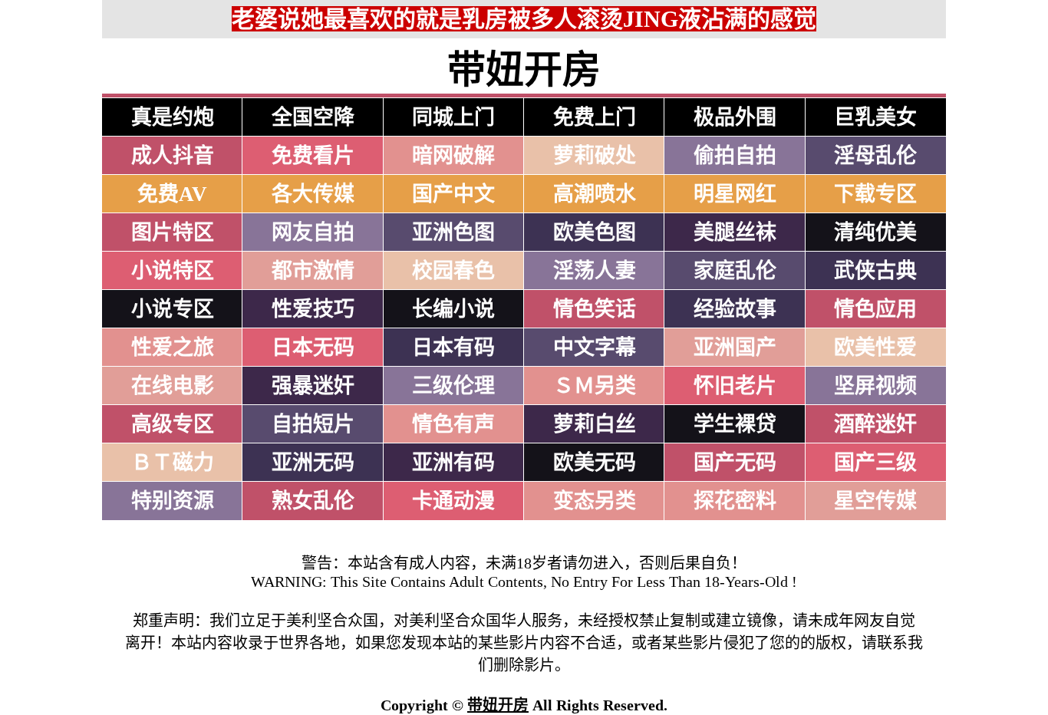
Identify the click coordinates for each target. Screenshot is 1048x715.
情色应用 (875, 309)
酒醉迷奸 (875, 424)
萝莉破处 (594, 155)
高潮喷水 (594, 194)
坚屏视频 (875, 385)
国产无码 (735, 462)
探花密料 (735, 500)
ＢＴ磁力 (172, 462)
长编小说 (453, 309)
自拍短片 (313, 424)
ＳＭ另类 (594, 385)
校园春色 (453, 270)
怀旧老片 (735, 385)
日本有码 (453, 347)
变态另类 (594, 500)
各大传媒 (313, 194)
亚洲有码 (453, 462)
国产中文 (453, 194)
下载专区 (875, 194)
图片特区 (172, 232)
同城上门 (453, 117)
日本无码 (313, 347)
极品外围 (735, 117)
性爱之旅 (172, 347)
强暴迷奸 (313, 385)
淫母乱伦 (875, 155)
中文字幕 (594, 347)
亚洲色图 (453, 232)
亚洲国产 (735, 347)
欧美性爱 (875, 347)
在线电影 (172, 385)
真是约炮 (172, 117)
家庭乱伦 (735, 270)
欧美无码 (594, 462)
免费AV (172, 194)
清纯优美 (875, 232)
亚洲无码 (313, 462)
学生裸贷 (735, 424)
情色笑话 (594, 309)
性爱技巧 (313, 309)
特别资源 (172, 500)
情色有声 (453, 424)
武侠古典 (875, 270)
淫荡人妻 (594, 270)
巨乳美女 (875, 117)
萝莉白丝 (594, 424)
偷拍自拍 (735, 155)
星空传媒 (875, 500)
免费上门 (594, 117)
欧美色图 (594, 232)
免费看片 (313, 155)
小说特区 (172, 270)
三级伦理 (453, 385)
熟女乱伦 (313, 500)
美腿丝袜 (735, 232)
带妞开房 (498, 705)
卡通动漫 (453, 500)
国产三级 (875, 462)
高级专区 (172, 424)
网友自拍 (313, 232)
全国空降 (313, 117)
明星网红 (735, 194)
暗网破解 (453, 155)
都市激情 (313, 270)
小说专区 (172, 309)
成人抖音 (172, 155)
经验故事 (735, 309)
